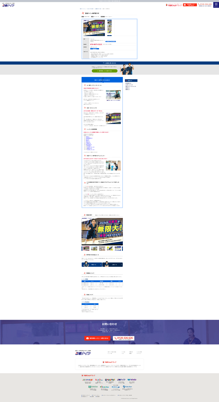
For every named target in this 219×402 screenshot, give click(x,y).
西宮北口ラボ (89, 148)
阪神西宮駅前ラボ (89, 138)
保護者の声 (131, 351)
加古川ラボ (88, 141)
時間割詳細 (94, 48)
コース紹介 (123, 351)
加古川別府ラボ (89, 144)
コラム (123, 353)
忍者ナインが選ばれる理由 (112, 351)
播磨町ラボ (128, 89)
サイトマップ (139, 353)
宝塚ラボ (87, 136)
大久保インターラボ (90, 147)
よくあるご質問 (139, 351)
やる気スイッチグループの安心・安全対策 (125, 395)
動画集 (130, 353)
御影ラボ (87, 140)
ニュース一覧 (110, 353)
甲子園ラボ (89, 145)
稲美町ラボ (128, 87)
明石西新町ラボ (128, 83)
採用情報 (98, 396)
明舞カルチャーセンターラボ (131, 86)
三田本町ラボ (88, 143)
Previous (109, 20)
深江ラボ (87, 139)
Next (109, 35)
